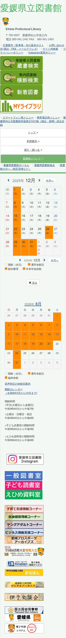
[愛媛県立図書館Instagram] (25, 459)
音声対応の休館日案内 (17, 383)
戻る (34, 282)
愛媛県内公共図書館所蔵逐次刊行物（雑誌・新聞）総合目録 (33, 121)
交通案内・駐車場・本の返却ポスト (23, 45)
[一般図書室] (24, 475)
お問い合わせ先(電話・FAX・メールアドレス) (32, 47)
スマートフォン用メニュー (18, 117)
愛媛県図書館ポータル (16, 165)
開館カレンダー (14, 389)
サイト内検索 (50, 49)
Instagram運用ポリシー (42, 52)
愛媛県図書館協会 (44, 165)
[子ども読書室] (23, 485)
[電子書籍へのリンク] (24, 563)
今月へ (50, 180)
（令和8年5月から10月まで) (21, 393)
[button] (33, 158)
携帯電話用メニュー (48, 117)
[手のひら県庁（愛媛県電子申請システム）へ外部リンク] (24, 628)
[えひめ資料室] (24, 494)
